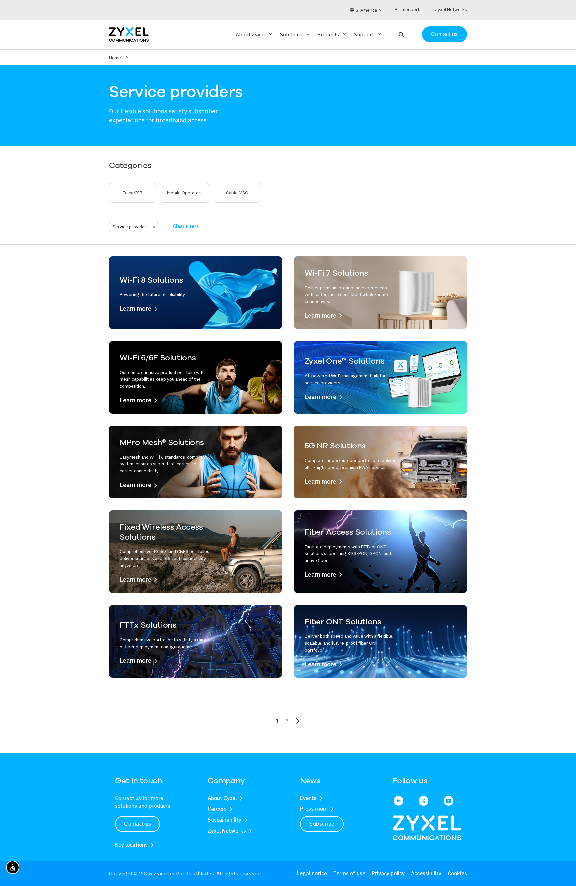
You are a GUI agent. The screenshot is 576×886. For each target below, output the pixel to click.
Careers (217, 808)
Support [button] (368, 34)
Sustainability (224, 819)
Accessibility (426, 873)
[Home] (129, 34)
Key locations (131, 844)
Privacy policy (388, 873)
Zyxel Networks (227, 830)
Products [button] (332, 34)
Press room (314, 808)
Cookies (457, 873)
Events (308, 798)
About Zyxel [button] (254, 34)
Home (115, 58)
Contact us (444, 34)
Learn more (135, 308)
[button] (401, 34)
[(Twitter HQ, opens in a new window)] (423, 801)
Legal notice (312, 873)
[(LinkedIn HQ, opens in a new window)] (398, 801)
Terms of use (349, 873)
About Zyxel (222, 798)
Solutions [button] (295, 34)
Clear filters (186, 226)
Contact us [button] (137, 824)
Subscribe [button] (322, 824)
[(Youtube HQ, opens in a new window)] (448, 801)
